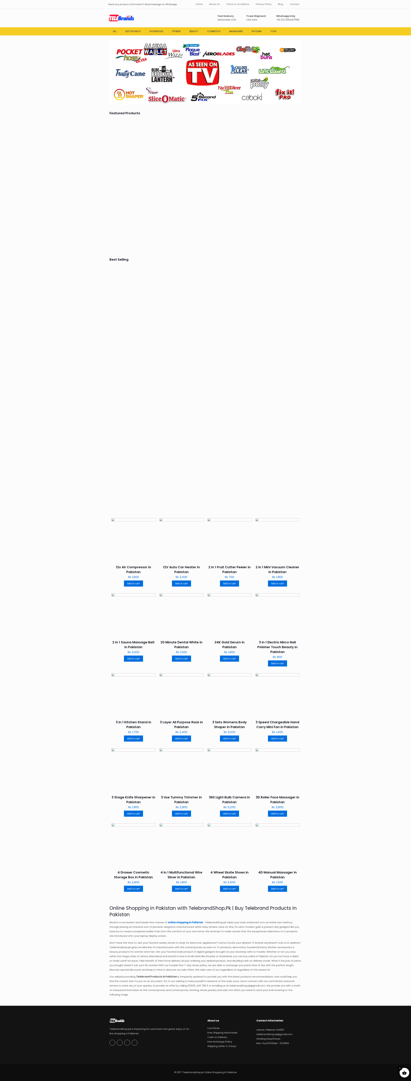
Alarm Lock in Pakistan (276, 314)
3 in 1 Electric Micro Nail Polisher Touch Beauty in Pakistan (277, 647)
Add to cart (133, 583)
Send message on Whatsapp (160, 4)
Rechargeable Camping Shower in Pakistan (130, 319)
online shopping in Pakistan (186, 922)
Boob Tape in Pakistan (180, 237)
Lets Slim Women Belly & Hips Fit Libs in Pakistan (276, 172)
